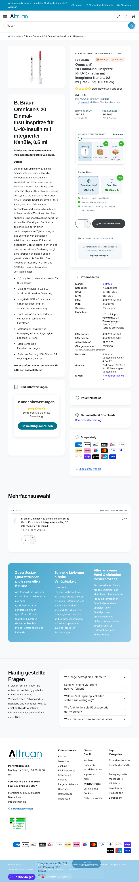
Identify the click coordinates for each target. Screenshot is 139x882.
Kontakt (78, 5)
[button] (5, 16)
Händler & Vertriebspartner (93, 767)
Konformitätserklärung (88, 420)
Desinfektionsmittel (119, 767)
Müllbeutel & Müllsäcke (116, 781)
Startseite (16, 36)
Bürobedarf (115, 797)
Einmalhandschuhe (119, 760)
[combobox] (69, 25)
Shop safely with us (90, 468)
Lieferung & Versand (64, 777)
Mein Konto (64, 761)
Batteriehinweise (93, 798)
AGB (86, 779)
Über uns (63, 789)
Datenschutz (65, 793)
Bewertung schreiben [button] (37, 426)
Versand (85, 102)
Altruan (19, 864)
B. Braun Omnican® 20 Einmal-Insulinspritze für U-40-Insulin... (56, 36)
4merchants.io (26, 869)
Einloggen (126, 5)
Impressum (64, 798)
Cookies (88, 793)
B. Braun (107, 283)
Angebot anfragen (98, 255)
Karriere (88, 760)
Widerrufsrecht (92, 783)
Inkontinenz (115, 788)
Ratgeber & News (68, 784)
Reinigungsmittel (118, 774)
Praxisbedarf (116, 792)
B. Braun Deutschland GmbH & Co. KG (98, 53)
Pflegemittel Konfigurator (101, 5)
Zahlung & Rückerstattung (66, 768)
